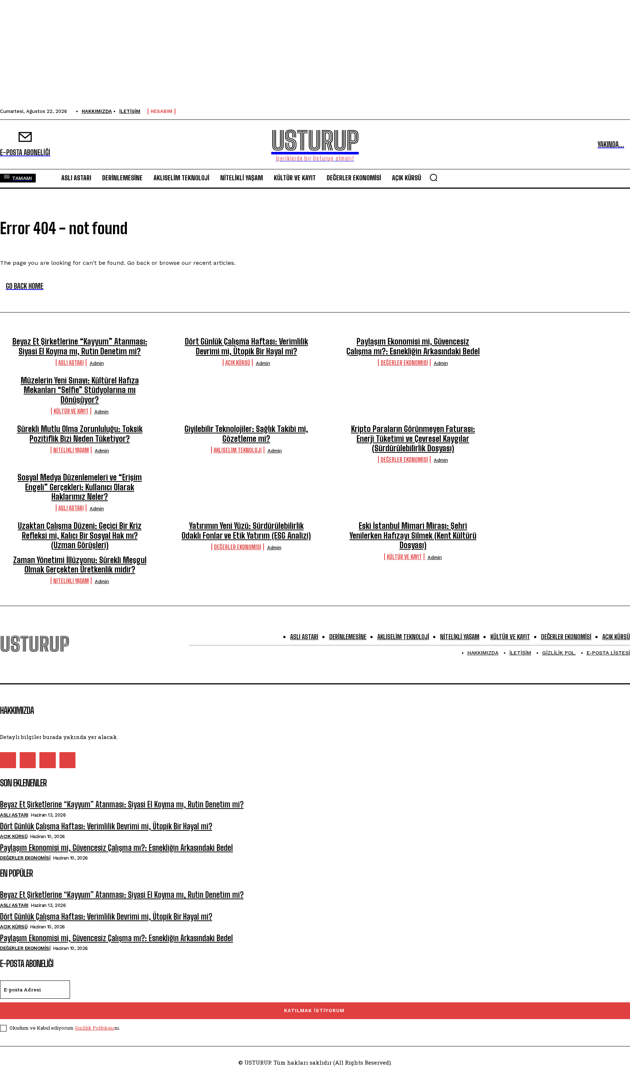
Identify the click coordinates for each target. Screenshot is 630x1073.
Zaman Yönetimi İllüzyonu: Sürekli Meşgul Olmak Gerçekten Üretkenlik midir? (80, 564)
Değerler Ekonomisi (404, 362)
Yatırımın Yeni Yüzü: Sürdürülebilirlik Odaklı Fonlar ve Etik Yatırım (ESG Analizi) (246, 530)
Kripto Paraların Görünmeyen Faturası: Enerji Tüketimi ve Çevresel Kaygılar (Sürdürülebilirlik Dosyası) (413, 438)
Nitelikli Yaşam (71, 450)
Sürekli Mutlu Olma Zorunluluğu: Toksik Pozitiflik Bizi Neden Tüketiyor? (80, 433)
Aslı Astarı (71, 362)
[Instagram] (28, 760)
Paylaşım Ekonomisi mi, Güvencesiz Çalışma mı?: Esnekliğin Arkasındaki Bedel (413, 346)
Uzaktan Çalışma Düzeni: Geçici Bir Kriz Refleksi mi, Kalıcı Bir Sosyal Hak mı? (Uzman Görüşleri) (79, 535)
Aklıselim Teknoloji (238, 450)
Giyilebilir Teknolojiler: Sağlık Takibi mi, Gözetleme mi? (246, 433)
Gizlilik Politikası (94, 1028)
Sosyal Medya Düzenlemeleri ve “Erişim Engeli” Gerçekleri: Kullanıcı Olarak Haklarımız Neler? (80, 487)
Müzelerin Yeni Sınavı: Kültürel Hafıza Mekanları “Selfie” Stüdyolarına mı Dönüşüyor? (80, 390)
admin (97, 363)
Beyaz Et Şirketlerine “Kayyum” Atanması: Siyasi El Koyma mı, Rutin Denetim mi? (79, 346)
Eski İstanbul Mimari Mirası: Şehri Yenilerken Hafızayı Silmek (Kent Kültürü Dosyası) (413, 535)
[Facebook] (8, 760)
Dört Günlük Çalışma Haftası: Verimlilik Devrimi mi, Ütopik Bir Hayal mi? (246, 346)
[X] (47, 760)
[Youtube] (67, 760)
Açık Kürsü (237, 362)
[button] (433, 177)
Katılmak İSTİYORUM (314, 1010)
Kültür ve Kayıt (71, 411)
